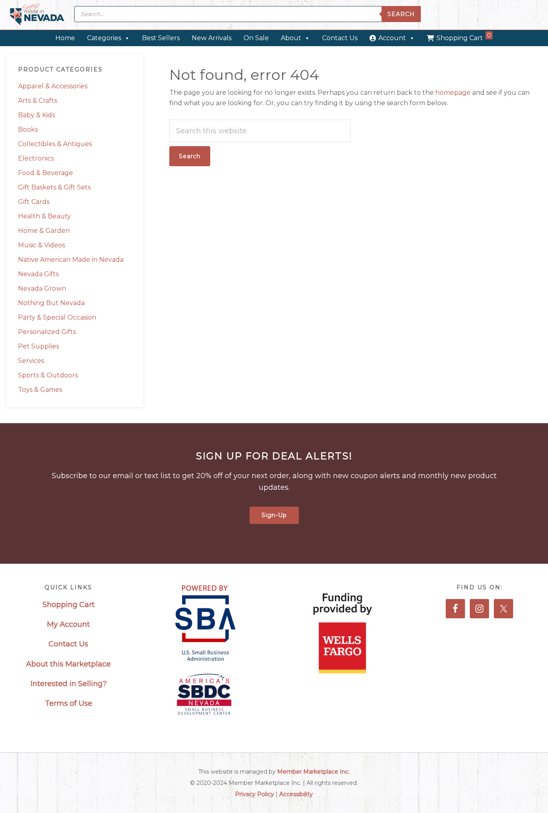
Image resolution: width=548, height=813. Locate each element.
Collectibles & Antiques (55, 144)
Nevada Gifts (38, 274)
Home (65, 38)
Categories (104, 38)
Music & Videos (41, 245)
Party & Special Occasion (57, 317)
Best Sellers (161, 38)
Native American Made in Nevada (71, 259)
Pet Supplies (38, 346)
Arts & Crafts (37, 100)
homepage (453, 92)
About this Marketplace (68, 664)
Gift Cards (33, 202)
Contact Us (339, 38)
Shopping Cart (463, 37)
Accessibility (296, 794)
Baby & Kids (36, 115)
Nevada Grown (42, 288)
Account (392, 38)
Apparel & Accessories (52, 86)
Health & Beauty (44, 216)
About (291, 38)
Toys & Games (40, 389)
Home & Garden (44, 230)
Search (401, 14)
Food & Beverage (45, 173)
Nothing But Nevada (51, 303)
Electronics (36, 158)
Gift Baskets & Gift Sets (54, 187)
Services (31, 361)
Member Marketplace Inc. (313, 771)
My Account (68, 624)
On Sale (256, 38)
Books (28, 129)
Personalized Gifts (47, 332)
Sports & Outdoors (48, 375)
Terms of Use (68, 703)
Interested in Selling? (68, 683)
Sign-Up (274, 515)
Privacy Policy (254, 794)
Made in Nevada (37, 15)
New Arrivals (211, 38)
